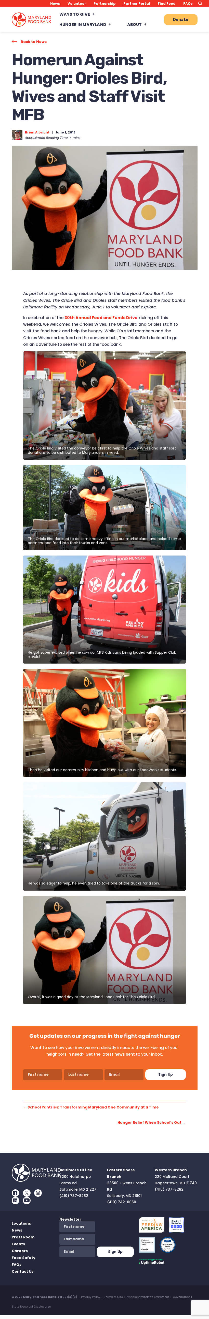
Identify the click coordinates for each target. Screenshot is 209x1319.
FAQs (188, 3)
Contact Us (22, 1271)
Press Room (23, 1237)
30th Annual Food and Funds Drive (100, 318)
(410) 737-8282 (73, 1195)
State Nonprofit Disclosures (31, 1307)
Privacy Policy (90, 1297)
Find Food (167, 3)
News (55, 3)
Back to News (34, 41)
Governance (181, 1297)
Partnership (105, 3)
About (134, 24)
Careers (20, 1250)
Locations (21, 1223)
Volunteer (77, 3)
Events (18, 1244)
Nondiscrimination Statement (148, 1297)
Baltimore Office (75, 1170)
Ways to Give (74, 14)
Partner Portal (136, 3)
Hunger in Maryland (82, 24)
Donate (180, 19)
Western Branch (171, 1170)
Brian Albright (37, 132)
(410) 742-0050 (121, 1202)
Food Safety (23, 1257)
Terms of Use (113, 1297)
